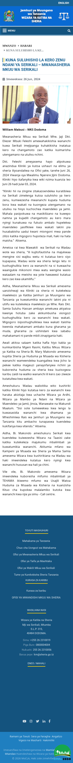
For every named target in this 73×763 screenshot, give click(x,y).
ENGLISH (63, 3)
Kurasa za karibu (36, 590)
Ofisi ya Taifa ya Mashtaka (36, 561)
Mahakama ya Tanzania (36, 541)
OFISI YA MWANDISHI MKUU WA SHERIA (36, 597)
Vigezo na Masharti (30, 740)
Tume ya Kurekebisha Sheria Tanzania (36, 574)
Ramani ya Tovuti (20, 736)
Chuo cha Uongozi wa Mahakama (36, 547)
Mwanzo (9, 45)
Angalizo (57, 736)
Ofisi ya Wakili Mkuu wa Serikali (36, 568)
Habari (26, 45)
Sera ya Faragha (40, 736)
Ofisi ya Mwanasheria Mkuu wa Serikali (36, 554)
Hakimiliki (48, 740)
